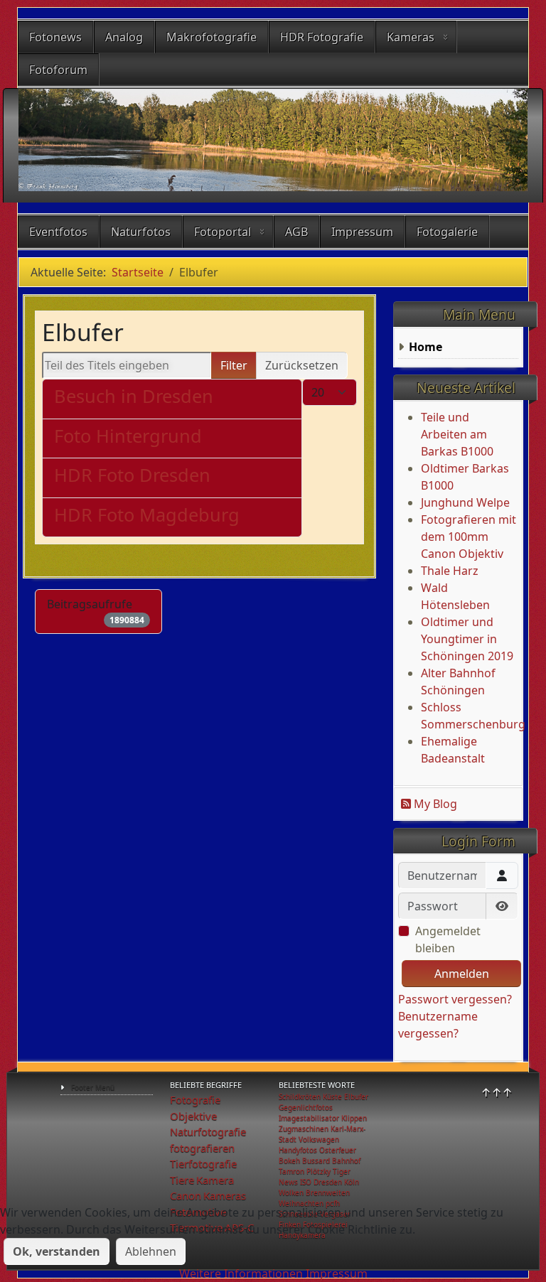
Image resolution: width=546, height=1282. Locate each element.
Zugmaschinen (303, 1128)
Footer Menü (92, 1087)
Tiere (182, 1180)
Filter (233, 365)
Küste (332, 1096)
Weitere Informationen (241, 1273)
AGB (296, 231)
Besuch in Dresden (133, 396)
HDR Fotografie (321, 37)
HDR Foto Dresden (132, 475)
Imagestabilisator (309, 1118)
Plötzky (318, 1171)
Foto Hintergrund (128, 436)
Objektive (193, 1116)
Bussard (316, 1160)
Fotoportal (222, 231)
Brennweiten (328, 1192)
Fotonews (55, 37)
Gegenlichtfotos (306, 1107)
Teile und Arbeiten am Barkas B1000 (457, 434)
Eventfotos (58, 231)
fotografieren (202, 1148)
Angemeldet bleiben (448, 939)
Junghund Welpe (465, 502)
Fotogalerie (447, 231)
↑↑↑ (497, 1092)
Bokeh (289, 1160)
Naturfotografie (208, 1131)
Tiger (341, 1171)
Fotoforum (58, 69)
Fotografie (195, 1099)
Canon (185, 1195)
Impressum (362, 231)
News (288, 1182)
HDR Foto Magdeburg (147, 514)
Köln (351, 1182)
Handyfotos (298, 1150)
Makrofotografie (211, 37)
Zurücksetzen (301, 365)
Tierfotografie (203, 1163)
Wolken (291, 1192)
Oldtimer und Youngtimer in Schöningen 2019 (467, 639)
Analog (124, 37)
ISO (305, 1182)
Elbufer (356, 1096)
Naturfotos (141, 231)
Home (425, 347)
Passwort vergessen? (455, 999)
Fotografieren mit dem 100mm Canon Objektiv (468, 536)
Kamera (215, 1180)
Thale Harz (449, 570)
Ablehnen (150, 1251)
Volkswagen (319, 1139)
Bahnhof (346, 1160)
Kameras (410, 37)
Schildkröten (300, 1096)
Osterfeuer (337, 1150)
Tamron (291, 1171)
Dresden (328, 1182)
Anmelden (461, 973)
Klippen (354, 1118)
